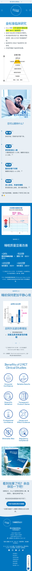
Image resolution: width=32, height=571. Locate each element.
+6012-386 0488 (16, 535)
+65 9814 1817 (16, 533)
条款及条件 (15, 559)
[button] (2, 10)
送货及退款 (15, 557)
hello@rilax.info (16, 536)
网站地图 (15, 563)
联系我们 (15, 555)
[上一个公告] (1, 1)
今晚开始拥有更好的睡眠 (16, 504)
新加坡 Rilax (16, 565)
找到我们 (15, 553)
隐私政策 (15, 561)
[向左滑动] (12, 343)
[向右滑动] (19, 343)
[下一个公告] (30, 1)
